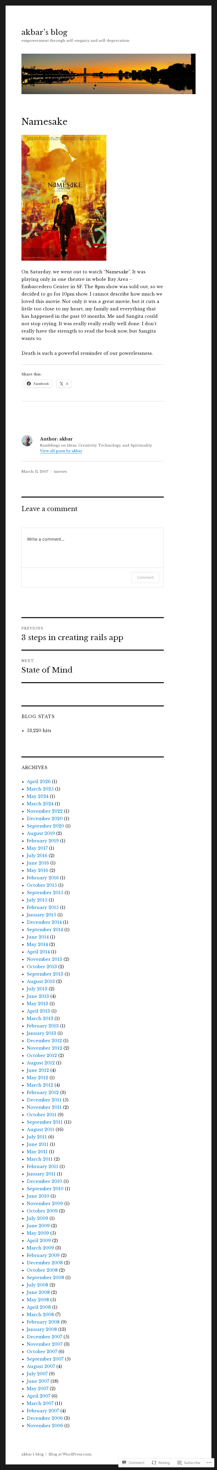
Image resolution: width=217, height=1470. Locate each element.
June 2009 (38, 1225)
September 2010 (45, 1188)
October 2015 (42, 885)
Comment (145, 577)
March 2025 (40, 789)
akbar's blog (44, 32)
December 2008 (45, 1262)
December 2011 (44, 1099)
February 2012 (43, 1092)
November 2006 (45, 1425)
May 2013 (37, 1003)
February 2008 (43, 1322)
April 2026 (39, 781)
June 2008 (38, 1292)
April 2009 (39, 1240)
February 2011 (42, 1166)
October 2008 (42, 1270)
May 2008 (38, 1299)
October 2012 (42, 1055)
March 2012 (40, 1085)
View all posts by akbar (61, 451)
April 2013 (38, 1011)
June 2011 (37, 1144)
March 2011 (40, 1159)
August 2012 (41, 1062)
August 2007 (41, 1366)
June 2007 (38, 1381)
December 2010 (44, 1181)
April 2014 (38, 951)
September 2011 (45, 1122)
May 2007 (37, 1388)
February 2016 (43, 877)
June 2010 (38, 1196)
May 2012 (37, 1077)
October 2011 (41, 1114)
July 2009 (37, 1218)
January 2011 (41, 1174)
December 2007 (44, 1336)
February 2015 (43, 907)
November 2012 (44, 1048)
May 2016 (37, 870)
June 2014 (38, 937)
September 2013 (45, 974)
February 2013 (43, 1025)
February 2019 (43, 840)
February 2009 (43, 1255)
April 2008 (39, 1307)
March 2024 (40, 803)
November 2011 (44, 1107)
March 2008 (40, 1314)
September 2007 (45, 1359)
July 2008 (37, 1285)
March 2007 (40, 1403)
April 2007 (38, 1396)
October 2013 (42, 966)
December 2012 (44, 1040)
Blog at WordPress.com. (70, 1454)
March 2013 (40, 1018)
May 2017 (37, 848)
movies (60, 471)
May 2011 (37, 1151)
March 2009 (40, 1248)
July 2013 (37, 988)
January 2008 (42, 1329)
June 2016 (38, 863)
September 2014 (45, 929)
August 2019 (41, 833)
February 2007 (43, 1410)
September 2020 (45, 826)
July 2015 (37, 900)
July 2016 (37, 855)
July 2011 (37, 1137)
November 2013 (44, 959)
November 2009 (45, 1203)
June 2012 (38, 1070)
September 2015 (45, 892)
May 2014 (37, 944)
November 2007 (44, 1344)
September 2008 (45, 1277)
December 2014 (44, 922)
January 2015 (41, 914)
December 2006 (45, 1418)
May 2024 (37, 796)
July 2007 (37, 1373)
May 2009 (38, 1233)
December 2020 (45, 818)
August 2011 (40, 1129)
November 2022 (45, 811)
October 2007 (42, 1351)
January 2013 (41, 1033)
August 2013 (41, 981)
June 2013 (38, 996)
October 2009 (42, 1211)
